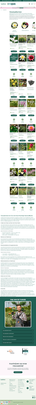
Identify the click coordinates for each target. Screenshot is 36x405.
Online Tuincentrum (8, 220)
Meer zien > (16, 19)
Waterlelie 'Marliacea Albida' (21, 63)
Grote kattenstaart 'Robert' (21, 108)
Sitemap (2, 384)
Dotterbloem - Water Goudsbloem (21, 44)
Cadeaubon (12, 62)
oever (32, 14)
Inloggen (10, 383)
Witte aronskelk (12, 195)
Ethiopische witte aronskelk (12, 134)
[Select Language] (29, 4)
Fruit (17, 282)
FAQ (10, 382)
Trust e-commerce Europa (21, 387)
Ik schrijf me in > (18, 372)
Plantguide (20, 391)
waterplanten (11, 14)
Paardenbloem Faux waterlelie (13, 88)
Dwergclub (20, 195)
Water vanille (20, 87)
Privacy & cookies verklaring (12, 389)
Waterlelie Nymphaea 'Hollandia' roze (30, 134)
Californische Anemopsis (22, 133)
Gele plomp (20, 151)
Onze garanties (20, 382)
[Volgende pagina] (26, 211)
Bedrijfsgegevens (12, 390)
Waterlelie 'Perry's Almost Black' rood (30, 63)
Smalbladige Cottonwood (29, 108)
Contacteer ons (12, 380)
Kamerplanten (15, 258)
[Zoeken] (34, 7)
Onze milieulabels (21, 383)
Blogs (19, 389)
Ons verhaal (20, 380)
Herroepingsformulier (12, 387)
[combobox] (25, 7)
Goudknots (11, 151)
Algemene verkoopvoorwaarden (12, 385)
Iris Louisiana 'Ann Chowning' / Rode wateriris (30, 152)
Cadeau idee (20, 392)
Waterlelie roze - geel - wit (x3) (22, 177)
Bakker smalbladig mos (31, 195)
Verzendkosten (20, 388)
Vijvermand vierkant (30, 87)
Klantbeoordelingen (21, 384)
